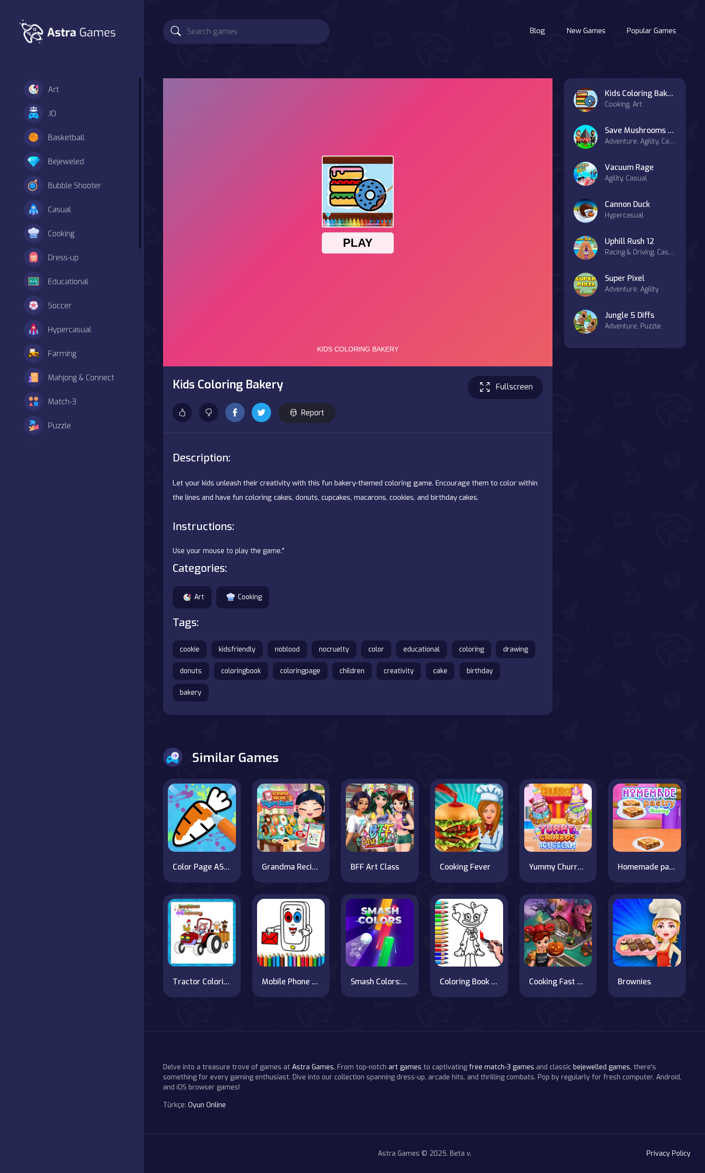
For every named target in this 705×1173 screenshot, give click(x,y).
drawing (515, 649)
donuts (191, 671)
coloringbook (241, 671)
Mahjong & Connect (81, 378)
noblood (287, 649)
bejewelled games (601, 1067)
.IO (52, 114)
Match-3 (62, 402)
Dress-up (63, 258)
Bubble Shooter (74, 186)
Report (312, 413)
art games (405, 1067)
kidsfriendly (237, 649)
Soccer (59, 306)
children (352, 671)
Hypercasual (69, 330)
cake (440, 671)
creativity (399, 671)
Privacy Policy (668, 1153)
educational (421, 649)
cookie (190, 649)
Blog (537, 31)
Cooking (61, 234)
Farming (62, 354)
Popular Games (651, 31)
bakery (190, 692)
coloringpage (300, 671)
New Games (586, 31)
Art (53, 90)
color (376, 649)
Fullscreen (514, 387)
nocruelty (334, 649)
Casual (59, 210)
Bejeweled (66, 162)
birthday (480, 671)
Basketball (66, 138)
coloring (471, 649)
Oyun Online (207, 1105)
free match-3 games (501, 1067)
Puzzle (59, 426)
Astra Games (313, 1067)
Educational (68, 282)
